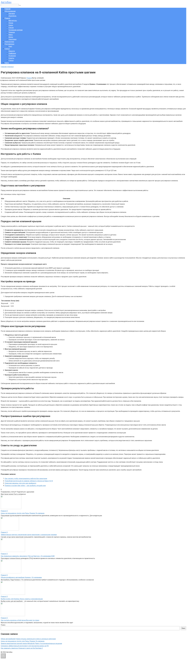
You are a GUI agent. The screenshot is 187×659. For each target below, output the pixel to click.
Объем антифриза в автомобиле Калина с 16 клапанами (21, 577)
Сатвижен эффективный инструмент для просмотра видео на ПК (25, 646)
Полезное (12, 56)
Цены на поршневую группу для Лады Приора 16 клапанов (22, 513)
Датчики (12, 13)
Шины (11, 37)
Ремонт (7, 18)
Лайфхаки (12, 53)
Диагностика (9, 42)
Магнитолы (13, 21)
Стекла (11, 28)
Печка (11, 23)
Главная (7, 9)
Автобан (6, 2)
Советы (11, 58)
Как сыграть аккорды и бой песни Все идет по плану (20, 620)
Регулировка (9, 44)
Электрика (12, 39)
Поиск (3, 625)
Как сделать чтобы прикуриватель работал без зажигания (26, 478)
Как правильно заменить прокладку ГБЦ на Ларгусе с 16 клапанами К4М (27, 556)
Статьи (7, 49)
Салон (11, 25)
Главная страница (7, 67)
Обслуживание (10, 11)
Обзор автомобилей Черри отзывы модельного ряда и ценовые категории (28, 639)
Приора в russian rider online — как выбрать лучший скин (25, 486)
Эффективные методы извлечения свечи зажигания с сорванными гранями (29, 535)
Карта (7, 63)
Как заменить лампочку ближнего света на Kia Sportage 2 (22, 648)
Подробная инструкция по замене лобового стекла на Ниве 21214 (29, 481)
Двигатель (12, 16)
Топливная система (15, 30)
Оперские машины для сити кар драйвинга (20, 483)
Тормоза (12, 32)
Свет (10, 46)
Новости (12, 51)
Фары (11, 35)
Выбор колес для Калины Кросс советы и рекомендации (22, 599)
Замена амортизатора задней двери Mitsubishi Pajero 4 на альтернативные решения (31, 643)
